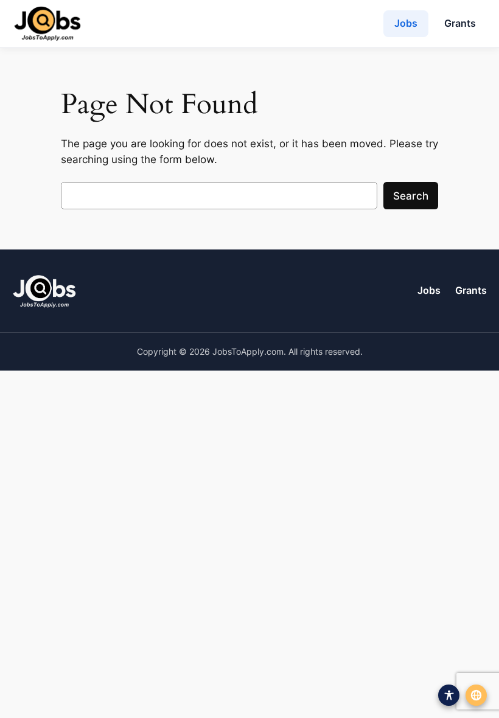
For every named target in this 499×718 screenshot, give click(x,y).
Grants (460, 23)
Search (410, 196)
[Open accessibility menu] (448, 695)
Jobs (405, 23)
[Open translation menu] (476, 695)
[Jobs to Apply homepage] (47, 23)
